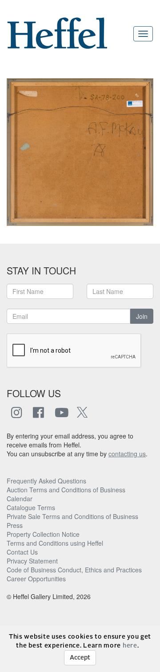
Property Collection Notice (43, 534)
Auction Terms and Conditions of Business (66, 489)
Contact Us (22, 551)
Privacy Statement (32, 560)
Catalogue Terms (31, 507)
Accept (80, 658)
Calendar (19, 498)
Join (142, 316)
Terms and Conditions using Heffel (55, 543)
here (130, 646)
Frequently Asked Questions (46, 480)
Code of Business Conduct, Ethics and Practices (74, 569)
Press (15, 525)
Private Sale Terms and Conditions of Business (72, 516)
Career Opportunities (36, 578)
